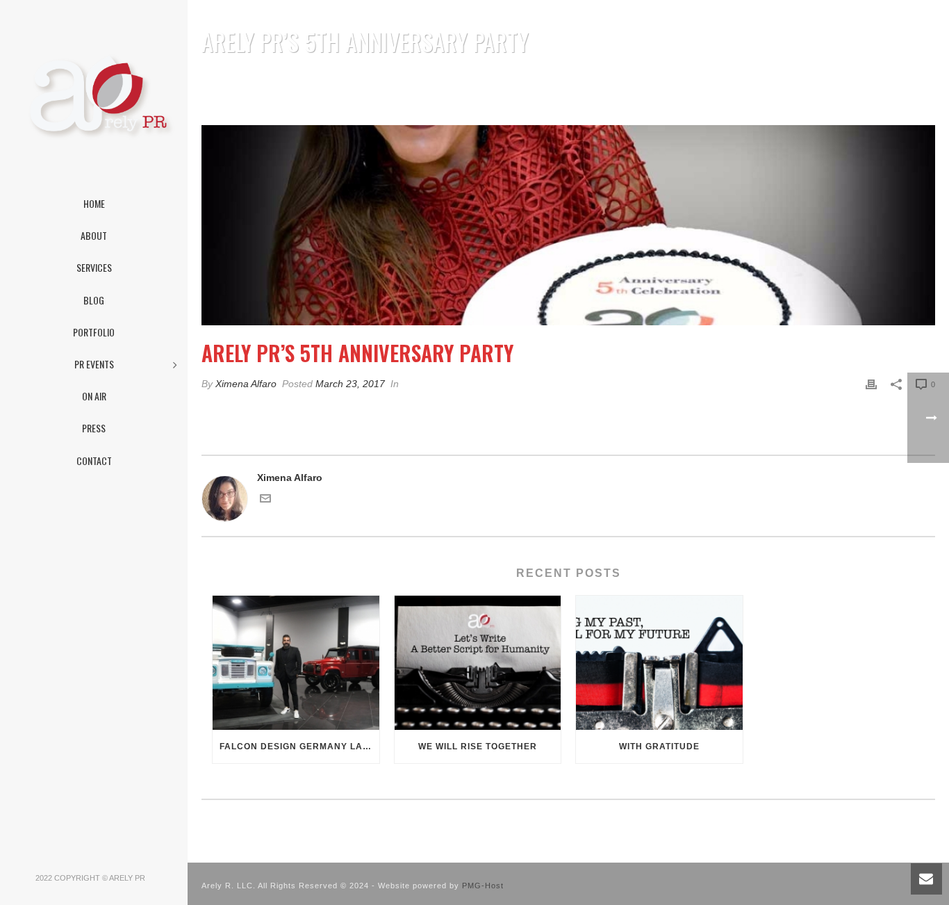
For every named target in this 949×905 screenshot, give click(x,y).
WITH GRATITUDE (659, 746)
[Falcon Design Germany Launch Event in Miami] (296, 663)
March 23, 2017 (350, 383)
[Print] (871, 384)
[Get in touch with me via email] (265, 500)
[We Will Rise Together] (478, 663)
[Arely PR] (94, 97)
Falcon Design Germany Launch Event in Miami (299, 746)
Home (682, 77)
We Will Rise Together (477, 746)
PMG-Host (483, 885)
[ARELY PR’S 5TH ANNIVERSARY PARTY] (568, 225)
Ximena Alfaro (246, 383)
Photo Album (731, 77)
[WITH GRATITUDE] (659, 663)
